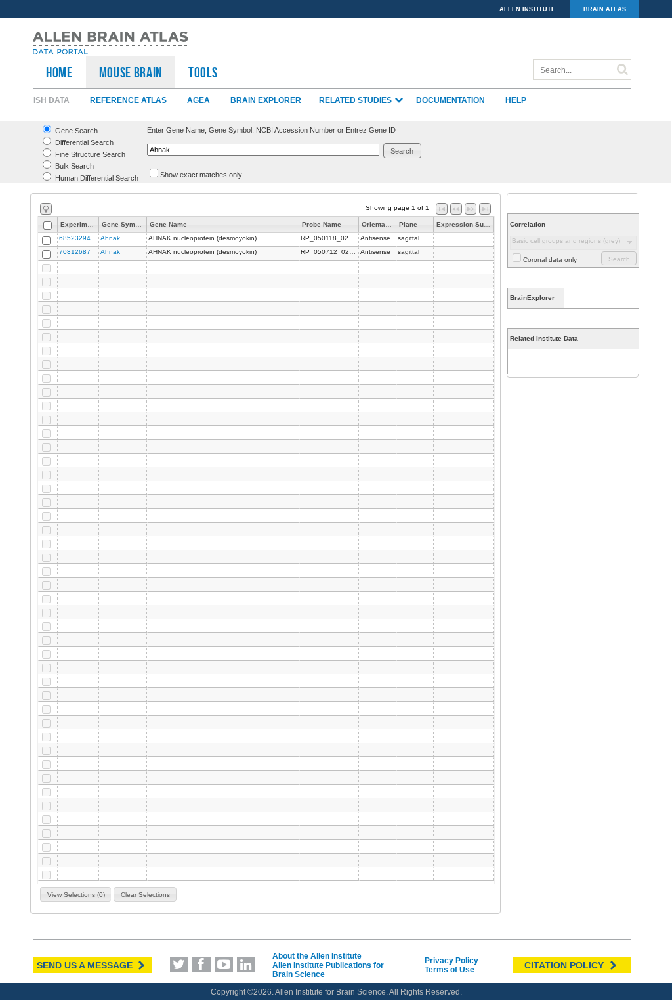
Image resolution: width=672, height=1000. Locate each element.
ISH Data (51, 100)
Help (515, 100)
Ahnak (110, 238)
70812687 (75, 251)
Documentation (450, 100)
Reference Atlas (128, 100)
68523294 (75, 238)
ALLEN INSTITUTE (527, 9)
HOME (59, 72)
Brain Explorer (265, 100)
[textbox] (263, 150)
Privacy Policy (451, 960)
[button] (402, 150)
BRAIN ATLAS (604, 9)
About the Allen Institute (317, 956)
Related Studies (356, 100)
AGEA (198, 100)
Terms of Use (449, 969)
